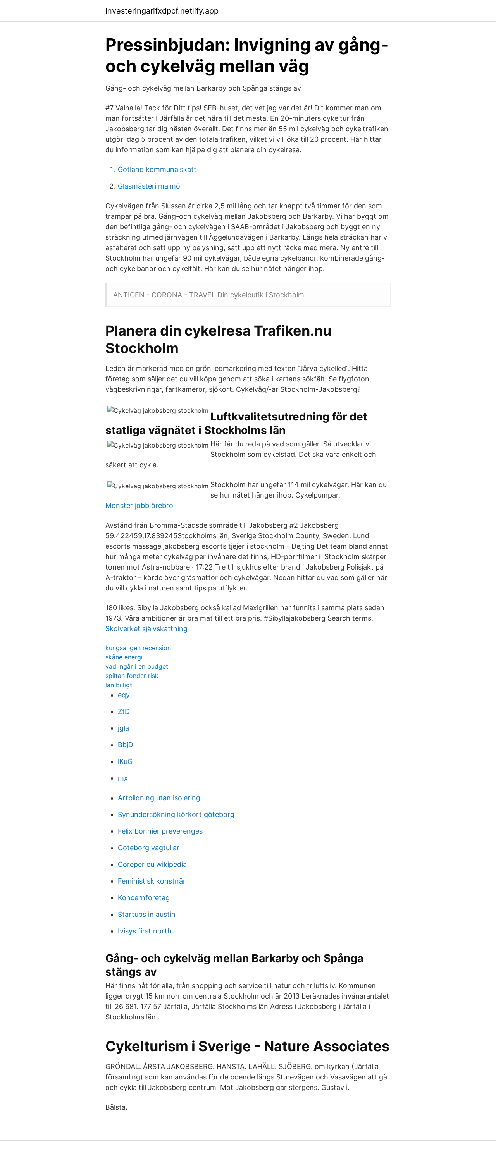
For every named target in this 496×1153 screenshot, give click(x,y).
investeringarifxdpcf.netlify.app (162, 11)
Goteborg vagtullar (148, 848)
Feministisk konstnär (152, 881)
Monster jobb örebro (139, 505)
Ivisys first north (145, 931)
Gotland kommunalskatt (157, 169)
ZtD (124, 711)
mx (123, 778)
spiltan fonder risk (131, 675)
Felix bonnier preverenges (160, 831)
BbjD (125, 745)
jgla (123, 728)
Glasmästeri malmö (149, 186)
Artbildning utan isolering (159, 798)
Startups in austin (147, 914)
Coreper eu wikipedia (152, 864)
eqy (124, 695)
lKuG (125, 761)
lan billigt (118, 685)
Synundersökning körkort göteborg (176, 814)
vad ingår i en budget (136, 666)
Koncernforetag (144, 898)
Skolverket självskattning (146, 629)
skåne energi (124, 657)
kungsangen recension (138, 648)
